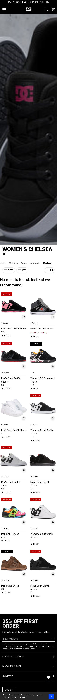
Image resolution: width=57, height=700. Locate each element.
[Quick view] (24, 317)
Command (35, 263)
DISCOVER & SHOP (11, 666)
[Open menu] (4, 9)
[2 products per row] (51, 270)
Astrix (24, 263)
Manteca (13, 263)
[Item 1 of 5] (14, 306)
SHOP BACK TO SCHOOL (39, 2)
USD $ (8, 690)
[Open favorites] (48, 677)
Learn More (21, 697)
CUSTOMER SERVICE (12, 656)
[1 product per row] (47, 270)
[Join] (51, 638)
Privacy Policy (44, 646)
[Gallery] (14, 306)
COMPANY (7, 676)
